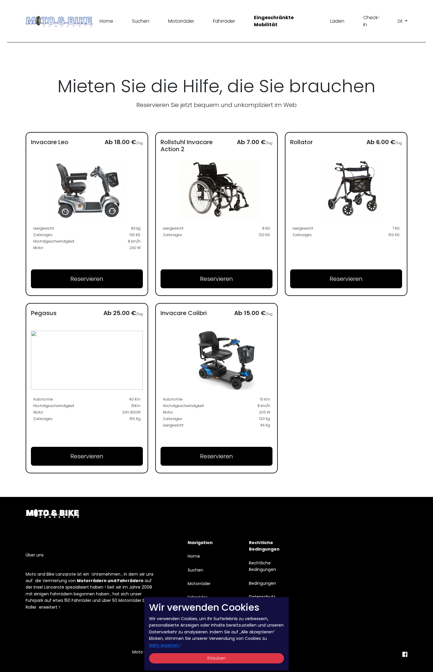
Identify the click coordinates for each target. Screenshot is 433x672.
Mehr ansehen (164, 645)
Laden (337, 21)
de (401, 21)
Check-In (371, 21)
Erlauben (216, 658)
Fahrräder (224, 21)
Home (106, 21)
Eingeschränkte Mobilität (274, 21)
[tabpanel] (216, 302)
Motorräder (181, 21)
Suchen (140, 21)
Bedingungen (262, 583)
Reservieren (86, 279)
